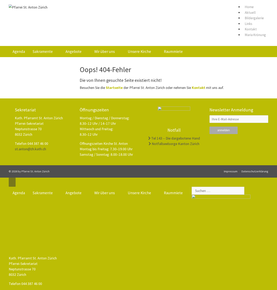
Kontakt (251, 29)
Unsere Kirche (139, 51)
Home (249, 7)
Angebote (73, 51)
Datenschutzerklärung (255, 171)
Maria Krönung (255, 35)
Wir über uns (104, 51)
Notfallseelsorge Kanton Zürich (175, 143)
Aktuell (250, 12)
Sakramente (43, 51)
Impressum (230, 171)
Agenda (19, 51)
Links (248, 23)
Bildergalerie (254, 18)
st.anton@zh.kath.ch (30, 149)
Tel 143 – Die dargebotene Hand (175, 138)
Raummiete (173, 51)
